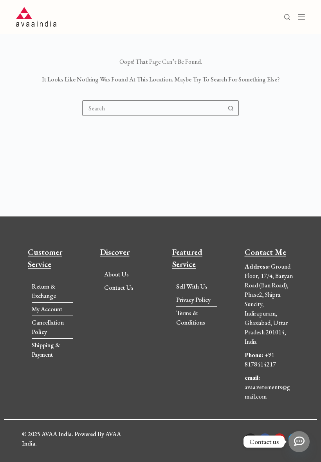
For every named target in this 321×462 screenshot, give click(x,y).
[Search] (287, 17)
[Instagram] (250, 438)
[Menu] (301, 16)
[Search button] (230, 108)
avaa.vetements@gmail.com (267, 387)
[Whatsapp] (299, 441)
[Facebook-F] (265, 438)
